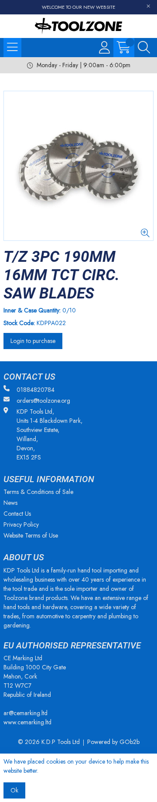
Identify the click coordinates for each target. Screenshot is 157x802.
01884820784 (36, 389)
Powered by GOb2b (113, 741)
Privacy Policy (21, 524)
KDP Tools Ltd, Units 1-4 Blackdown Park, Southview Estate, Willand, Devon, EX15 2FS (49, 434)
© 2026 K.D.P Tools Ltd (49, 741)
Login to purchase (32, 340)
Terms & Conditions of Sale (38, 491)
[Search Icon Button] (144, 47)
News (10, 502)
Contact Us (17, 513)
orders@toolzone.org (43, 400)
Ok (14, 790)
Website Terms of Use (30, 535)
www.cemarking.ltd (27, 722)
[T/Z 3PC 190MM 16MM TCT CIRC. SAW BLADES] (78, 166)
